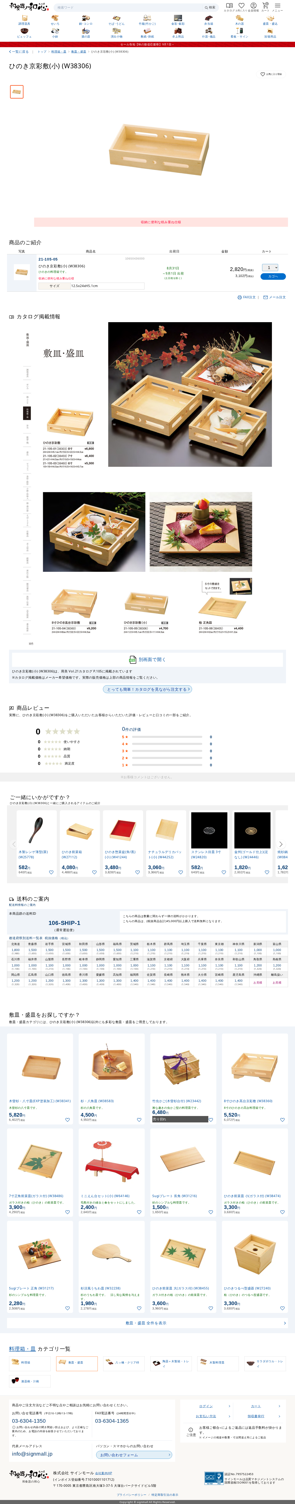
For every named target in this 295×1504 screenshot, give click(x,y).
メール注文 (277, 297)
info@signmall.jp (32, 1454)
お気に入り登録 (274, 74)
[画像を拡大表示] (161, 150)
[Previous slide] (14, 844)
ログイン (206, 1406)
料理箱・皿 (22, 1348)
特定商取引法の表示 (165, 1495)
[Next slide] (281, 844)
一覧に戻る (20, 51)
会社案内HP (103, 1473)
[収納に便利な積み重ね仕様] (16, 92)
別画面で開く (153, 659)
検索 (212, 7)
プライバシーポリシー (131, 1495)
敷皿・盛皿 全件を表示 (146, 1323)
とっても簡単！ (147, 689)
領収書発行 (256, 1416)
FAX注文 (249, 297)
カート (256, 1406)
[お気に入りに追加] (52, 872)
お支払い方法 (206, 1416)
